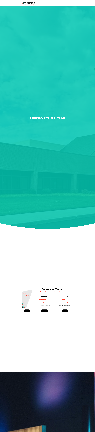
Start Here (26, 310)
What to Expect (44, 310)
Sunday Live (61, 3)
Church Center (67, 3)
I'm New (55, 3)
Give (72, 3)
